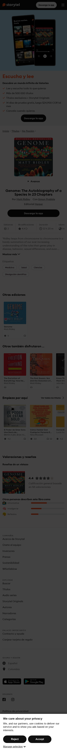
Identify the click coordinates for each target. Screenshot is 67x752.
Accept (40, 739)
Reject (15, 739)
